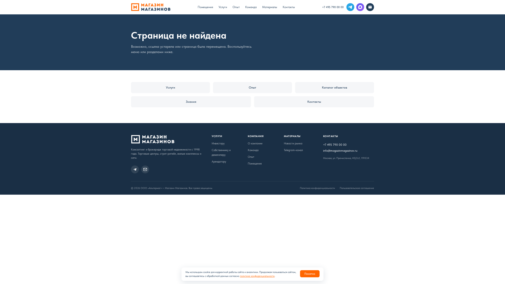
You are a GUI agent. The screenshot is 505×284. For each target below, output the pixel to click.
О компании (255, 143)
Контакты (289, 7)
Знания (191, 102)
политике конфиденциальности (257, 276)
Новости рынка (293, 143)
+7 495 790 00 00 (333, 7)
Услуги (223, 7)
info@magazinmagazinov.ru (340, 150)
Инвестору (218, 143)
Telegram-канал (293, 150)
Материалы (269, 7)
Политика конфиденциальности (317, 188)
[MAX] (360, 7)
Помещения (205, 7)
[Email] (370, 7)
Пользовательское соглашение (357, 188)
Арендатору (219, 161)
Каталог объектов (334, 87)
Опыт (236, 7)
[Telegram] (350, 7)
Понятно (309, 273)
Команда (251, 7)
